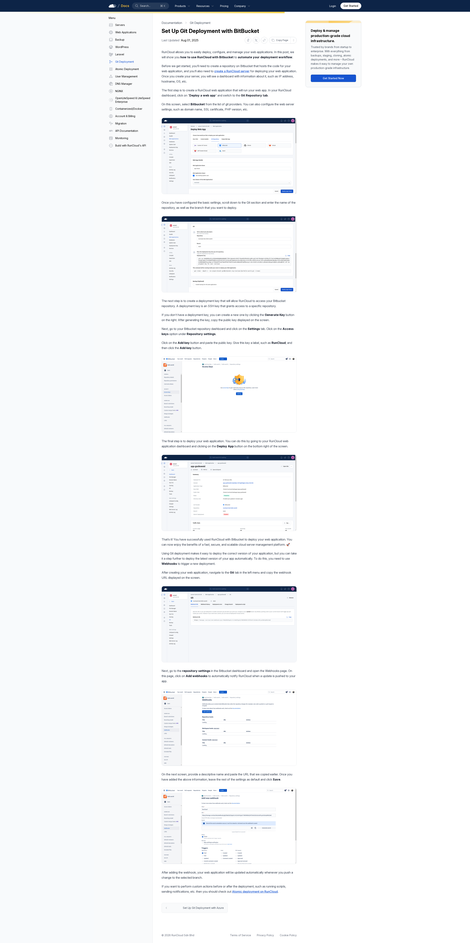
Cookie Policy (288, 935)
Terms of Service (240, 935)
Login (332, 6)
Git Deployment (200, 23)
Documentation (172, 23)
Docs (125, 6)
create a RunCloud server (232, 71)
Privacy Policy (265, 935)
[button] (150, 6)
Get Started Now (333, 78)
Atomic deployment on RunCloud (255, 891)
